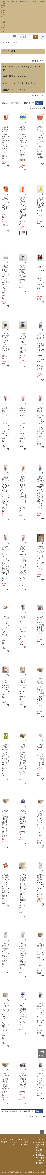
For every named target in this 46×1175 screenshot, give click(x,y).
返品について (28, 1144)
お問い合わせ (17, 1139)
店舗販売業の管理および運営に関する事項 (40, 1159)
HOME (3, 42)
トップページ (5, 1139)
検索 (35, 37)
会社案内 (4, 1142)
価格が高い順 (28, 103)
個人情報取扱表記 (40, 1151)
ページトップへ (42, 1132)
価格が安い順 (15, 103)
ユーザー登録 (40, 1139)
